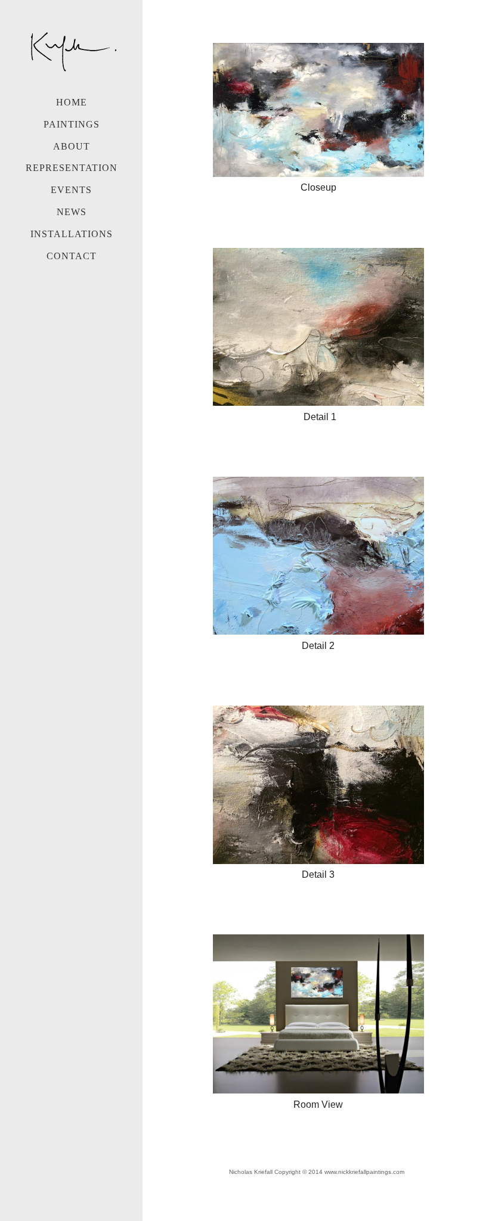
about (71, 146)
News (71, 212)
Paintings (72, 124)
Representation (71, 168)
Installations (71, 234)
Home (71, 102)
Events (71, 190)
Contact (72, 256)
